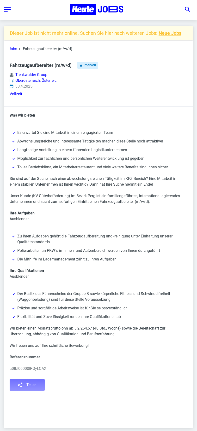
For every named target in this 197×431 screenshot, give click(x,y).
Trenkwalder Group (31, 74)
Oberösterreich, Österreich (37, 80)
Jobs (13, 49)
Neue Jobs (170, 33)
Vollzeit (16, 94)
